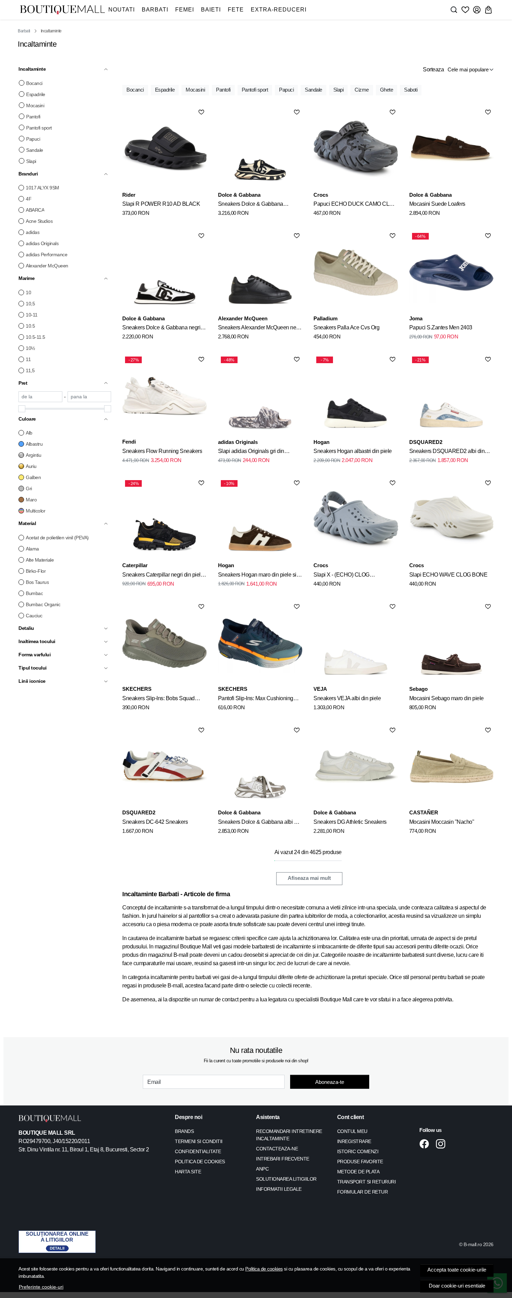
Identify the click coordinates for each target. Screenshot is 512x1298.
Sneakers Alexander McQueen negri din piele (260, 328)
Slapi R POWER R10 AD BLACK (161, 204)
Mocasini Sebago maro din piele (446, 698)
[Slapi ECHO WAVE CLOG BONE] (451, 519)
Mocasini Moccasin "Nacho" (441, 822)
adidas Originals (42, 243)
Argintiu (33, 455)
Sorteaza (433, 69)
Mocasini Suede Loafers (437, 204)
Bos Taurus (37, 582)
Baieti (211, 10)
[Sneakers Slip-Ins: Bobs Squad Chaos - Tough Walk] (164, 643)
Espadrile (35, 94)
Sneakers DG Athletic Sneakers (350, 822)
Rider (128, 195)
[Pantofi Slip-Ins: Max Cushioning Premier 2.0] (260, 643)
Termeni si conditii (199, 1141)
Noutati (121, 10)
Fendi (129, 442)
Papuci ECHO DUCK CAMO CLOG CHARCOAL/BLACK (355, 205)
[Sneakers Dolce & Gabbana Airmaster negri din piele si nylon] (260, 149)
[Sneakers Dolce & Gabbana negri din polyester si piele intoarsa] (164, 272)
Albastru (34, 444)
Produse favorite (360, 1161)
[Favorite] (465, 10)
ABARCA (35, 210)
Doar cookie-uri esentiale (457, 1286)
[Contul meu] (477, 10)
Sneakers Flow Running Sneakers (162, 451)
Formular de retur (362, 1192)
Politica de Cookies (200, 1161)
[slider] (21, 408)
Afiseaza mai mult (309, 878)
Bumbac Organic (43, 604)
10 (28, 292)
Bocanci (34, 83)
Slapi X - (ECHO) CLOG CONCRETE (341, 576)
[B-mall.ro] (62, 9)
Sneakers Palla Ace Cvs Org (346, 327)
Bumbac (34, 593)
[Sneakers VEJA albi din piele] (355, 643)
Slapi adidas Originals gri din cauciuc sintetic (251, 452)
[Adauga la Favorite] (201, 112)
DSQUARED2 (425, 442)
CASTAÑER (423, 812)
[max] (89, 396)
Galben (33, 477)
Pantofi (33, 116)
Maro (31, 499)
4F (28, 199)
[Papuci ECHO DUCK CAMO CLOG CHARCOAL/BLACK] (355, 149)
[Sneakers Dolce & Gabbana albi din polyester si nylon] (260, 767)
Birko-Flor (36, 571)
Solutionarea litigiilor (286, 1179)
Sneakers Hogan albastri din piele (352, 451)
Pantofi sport (39, 128)
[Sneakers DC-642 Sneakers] (164, 767)
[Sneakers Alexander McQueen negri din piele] (260, 272)
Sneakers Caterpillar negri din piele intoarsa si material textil (162, 576)
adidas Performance (46, 254)
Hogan (321, 442)
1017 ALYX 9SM (42, 187)
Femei (184, 10)
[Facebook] (426, 1143)
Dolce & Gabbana (239, 195)
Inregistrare (354, 1141)
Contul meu (352, 1131)
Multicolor (35, 511)
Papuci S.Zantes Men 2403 (440, 327)
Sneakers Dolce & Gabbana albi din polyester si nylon (259, 823)
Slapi (31, 161)
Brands (184, 1131)
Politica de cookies (264, 1269)
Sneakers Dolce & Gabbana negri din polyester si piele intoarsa (161, 328)
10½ (30, 348)
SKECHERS (137, 689)
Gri (29, 488)
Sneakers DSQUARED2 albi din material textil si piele (447, 452)
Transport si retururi (366, 1181)
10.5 (30, 326)
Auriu (31, 466)
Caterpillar (135, 565)
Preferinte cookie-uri (41, 1287)
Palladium (325, 318)
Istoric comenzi (358, 1151)
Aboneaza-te (329, 1082)
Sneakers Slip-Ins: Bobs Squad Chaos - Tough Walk (158, 699)
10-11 (32, 315)
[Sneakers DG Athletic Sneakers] (355, 767)
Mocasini (35, 105)
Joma (415, 318)
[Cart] (488, 10)
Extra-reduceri (279, 10)
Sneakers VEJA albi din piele (347, 698)
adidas (32, 232)
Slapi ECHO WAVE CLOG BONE (448, 575)
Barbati (155, 10)
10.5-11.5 (35, 337)
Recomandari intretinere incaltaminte (289, 1134)
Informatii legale (279, 1189)
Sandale (34, 150)
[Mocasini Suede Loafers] (451, 149)
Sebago (418, 689)
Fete (236, 10)
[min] (40, 396)
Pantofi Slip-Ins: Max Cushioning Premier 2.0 (255, 699)
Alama (32, 549)
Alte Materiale (40, 560)
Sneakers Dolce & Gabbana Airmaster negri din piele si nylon (255, 205)
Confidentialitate (198, 1151)
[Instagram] (442, 1143)
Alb (29, 433)
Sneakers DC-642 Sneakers (155, 822)
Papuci (33, 139)
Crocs (320, 195)
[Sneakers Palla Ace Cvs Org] (355, 272)
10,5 (30, 303)
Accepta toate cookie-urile (456, 1270)
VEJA (320, 689)
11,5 (30, 370)
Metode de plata (358, 1171)
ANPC (262, 1169)
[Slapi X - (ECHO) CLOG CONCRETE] (355, 519)
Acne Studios (39, 221)
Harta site (188, 1171)
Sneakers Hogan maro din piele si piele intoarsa (257, 576)
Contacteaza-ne (277, 1148)
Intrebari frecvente (282, 1159)
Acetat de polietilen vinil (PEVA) (57, 537)
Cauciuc (34, 615)
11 (28, 359)
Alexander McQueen (47, 265)
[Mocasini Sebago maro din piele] (451, 643)
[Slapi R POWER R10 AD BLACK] (164, 149)
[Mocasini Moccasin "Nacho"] (451, 767)
